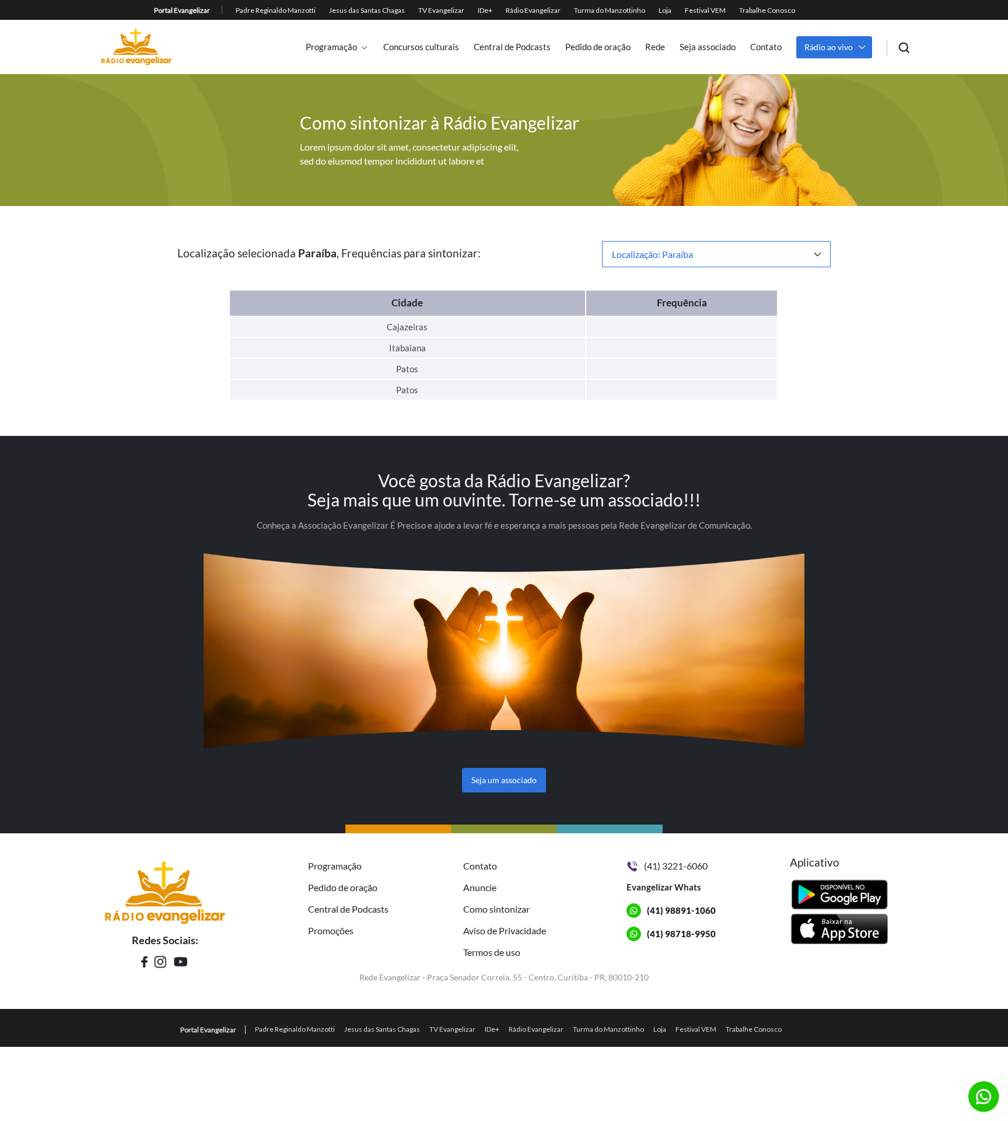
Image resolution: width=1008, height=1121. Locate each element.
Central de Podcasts (512, 47)
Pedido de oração (598, 47)
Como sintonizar (496, 908)
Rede (655, 47)
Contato (766, 47)
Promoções (331, 930)
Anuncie (479, 887)
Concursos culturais (421, 47)
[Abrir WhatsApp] (978, 1091)
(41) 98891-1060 (681, 910)
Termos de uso (491, 952)
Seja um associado (504, 780)
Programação (331, 47)
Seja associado (708, 47)
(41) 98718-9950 (681, 933)
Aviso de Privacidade (504, 930)
